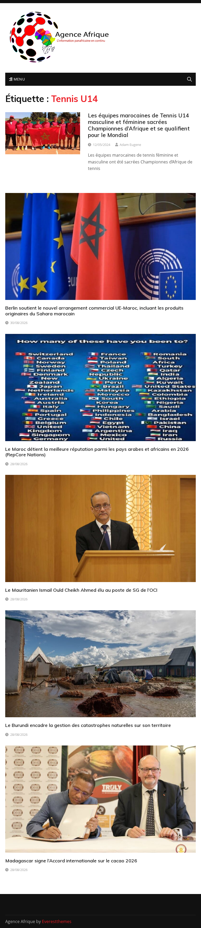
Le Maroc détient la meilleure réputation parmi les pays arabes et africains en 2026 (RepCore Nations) (97, 452)
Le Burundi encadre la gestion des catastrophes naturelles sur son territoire (88, 725)
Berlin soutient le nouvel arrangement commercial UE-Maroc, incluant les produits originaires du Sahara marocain (94, 311)
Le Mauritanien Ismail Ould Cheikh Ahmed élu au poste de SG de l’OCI (81, 590)
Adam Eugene (130, 144)
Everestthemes (56, 921)
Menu (18, 79)
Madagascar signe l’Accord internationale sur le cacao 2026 (71, 861)
